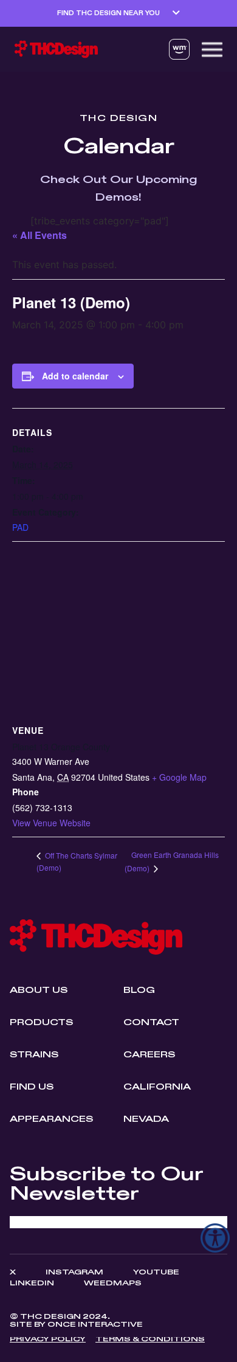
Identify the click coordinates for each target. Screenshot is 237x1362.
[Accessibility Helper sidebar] (215, 1238)
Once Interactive (95, 1325)
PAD (20, 527)
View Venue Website (51, 823)
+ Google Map (179, 777)
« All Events (39, 235)
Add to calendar (75, 376)
